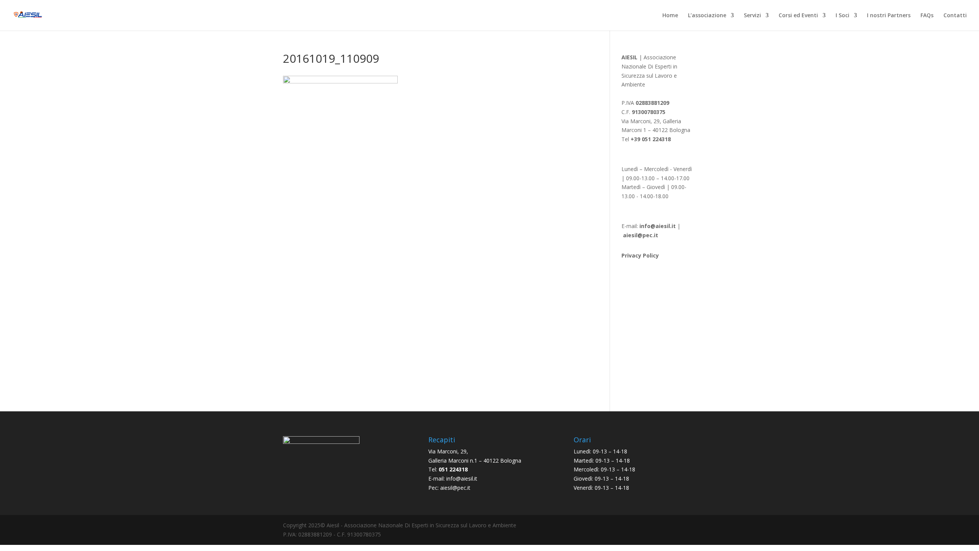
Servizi (752, 16)
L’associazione (707, 16)
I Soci (842, 16)
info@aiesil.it (657, 226)
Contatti (955, 16)
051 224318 (453, 469)
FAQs (926, 16)
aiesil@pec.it (455, 487)
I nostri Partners (889, 16)
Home (670, 16)
